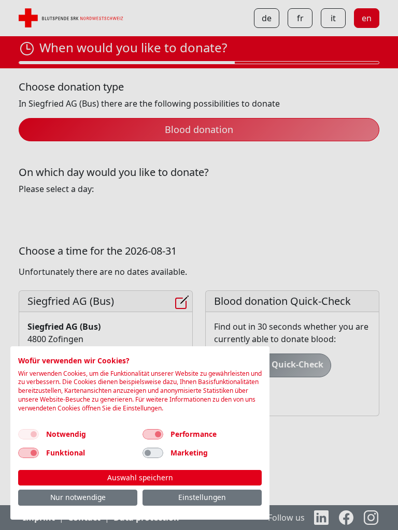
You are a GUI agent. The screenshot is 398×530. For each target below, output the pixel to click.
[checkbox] (28, 434)
